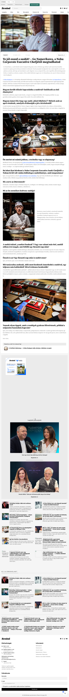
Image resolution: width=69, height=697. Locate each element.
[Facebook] (60, 8)
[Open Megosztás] (64, 55)
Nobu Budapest (8, 79)
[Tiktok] (66, 8)
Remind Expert (18, 4)
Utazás (62, 12)
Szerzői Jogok (39, 650)
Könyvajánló (26, 12)
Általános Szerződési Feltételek (43, 656)
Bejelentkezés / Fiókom (41, 652)
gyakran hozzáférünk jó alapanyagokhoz (33, 162)
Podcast (27, 4)
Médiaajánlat (39, 645)
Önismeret (54, 12)
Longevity (4, 12)
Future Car (45, 12)
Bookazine (10, 4)
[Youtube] (64, 8)
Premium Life (36, 12)
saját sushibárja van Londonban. (28, 176)
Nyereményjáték (34, 4)
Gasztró (5, 55)
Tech (18, 12)
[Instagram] (62, 8)
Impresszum (39, 647)
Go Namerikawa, (57, 79)
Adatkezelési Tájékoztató (41, 654)
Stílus (11, 12)
